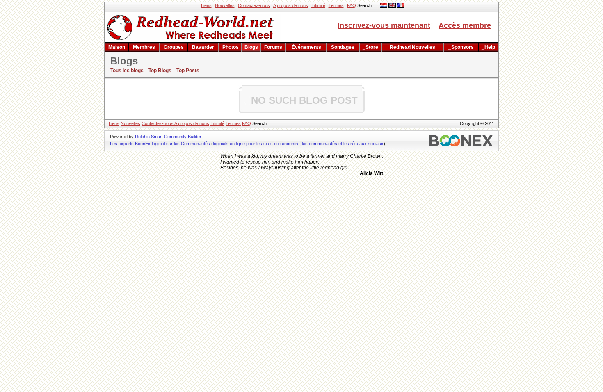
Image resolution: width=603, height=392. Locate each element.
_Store (370, 47)
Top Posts (187, 70)
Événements (306, 47)
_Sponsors (461, 47)
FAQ (351, 5)
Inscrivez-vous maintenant (384, 25)
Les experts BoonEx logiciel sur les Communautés (160, 143)
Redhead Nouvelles (412, 47)
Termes (336, 5)
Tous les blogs (127, 70)
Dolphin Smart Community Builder (168, 136)
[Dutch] (383, 6)
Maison (116, 47)
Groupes (174, 47)
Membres (144, 47)
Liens (206, 5)
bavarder (203, 47)
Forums (273, 47)
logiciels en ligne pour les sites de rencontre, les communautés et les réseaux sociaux (298, 143)
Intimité (318, 5)
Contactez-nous (254, 5)
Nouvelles (225, 5)
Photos (230, 47)
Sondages (342, 47)
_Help (488, 47)
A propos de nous (290, 5)
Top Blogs (159, 70)
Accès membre (465, 25)
